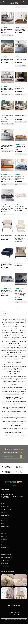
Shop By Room (5, 506)
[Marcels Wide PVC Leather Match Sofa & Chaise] (7, 279)
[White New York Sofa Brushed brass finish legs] (21, 196)
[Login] (25, 3)
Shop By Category (5, 509)
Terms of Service (5, 566)
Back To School (5, 526)
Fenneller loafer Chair (20, 263)
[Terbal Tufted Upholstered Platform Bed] (21, 77)
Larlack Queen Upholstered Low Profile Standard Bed (7, 59)
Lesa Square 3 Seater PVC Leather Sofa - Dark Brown (20, 148)
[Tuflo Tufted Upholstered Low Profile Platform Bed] (7, 135)
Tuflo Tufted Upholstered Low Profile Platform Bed (7, 145)
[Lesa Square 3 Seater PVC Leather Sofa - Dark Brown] (21, 135)
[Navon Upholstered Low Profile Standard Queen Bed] (21, 47)
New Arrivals (4, 520)
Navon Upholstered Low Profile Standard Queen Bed (20, 59)
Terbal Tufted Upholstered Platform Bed (20, 88)
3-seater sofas (19, 379)
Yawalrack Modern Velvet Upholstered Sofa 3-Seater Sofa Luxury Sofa (7, 178)
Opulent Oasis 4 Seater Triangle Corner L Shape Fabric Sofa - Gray (7, 208)
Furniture (3, 512)
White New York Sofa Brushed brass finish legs (21, 207)
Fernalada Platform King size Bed (7, 30)
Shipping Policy (5, 560)
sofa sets (15, 417)
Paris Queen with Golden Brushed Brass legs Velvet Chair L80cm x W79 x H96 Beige (20, 237)
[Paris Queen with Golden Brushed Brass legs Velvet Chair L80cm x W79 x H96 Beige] (21, 226)
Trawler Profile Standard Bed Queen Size (20, 116)
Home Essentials (5, 515)
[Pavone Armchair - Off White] (7, 226)
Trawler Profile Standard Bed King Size (7, 116)
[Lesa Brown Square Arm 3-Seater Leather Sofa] (21, 18)
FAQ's (2, 542)
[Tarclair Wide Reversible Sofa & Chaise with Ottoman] (21, 166)
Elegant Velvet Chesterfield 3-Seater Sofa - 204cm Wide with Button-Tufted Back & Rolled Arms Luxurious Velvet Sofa (20, 294)
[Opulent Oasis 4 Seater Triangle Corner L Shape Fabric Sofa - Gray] (7, 196)
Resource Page (5, 547)
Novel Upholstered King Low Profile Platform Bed (7, 89)
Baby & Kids (4, 518)
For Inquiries (4, 539)
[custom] (9, 607)
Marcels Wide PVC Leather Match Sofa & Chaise (6, 292)
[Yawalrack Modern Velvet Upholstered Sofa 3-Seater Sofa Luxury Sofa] (7, 166)
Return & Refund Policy (7, 557)
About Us (3, 533)
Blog (2, 544)
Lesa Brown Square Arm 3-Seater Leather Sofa (20, 30)
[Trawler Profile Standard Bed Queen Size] (21, 106)
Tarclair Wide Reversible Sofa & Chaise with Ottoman (20, 178)
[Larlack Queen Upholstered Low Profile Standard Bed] (7, 47)
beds (5, 417)
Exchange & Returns (6, 554)
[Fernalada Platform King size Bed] (7, 18)
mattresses (5, 366)
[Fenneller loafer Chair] (21, 253)
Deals (2, 523)
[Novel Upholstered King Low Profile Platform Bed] (7, 77)
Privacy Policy (4, 563)
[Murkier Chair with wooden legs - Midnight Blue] (7, 253)
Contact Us (4, 536)
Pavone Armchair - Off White (6, 236)
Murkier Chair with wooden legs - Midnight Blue (7, 264)
